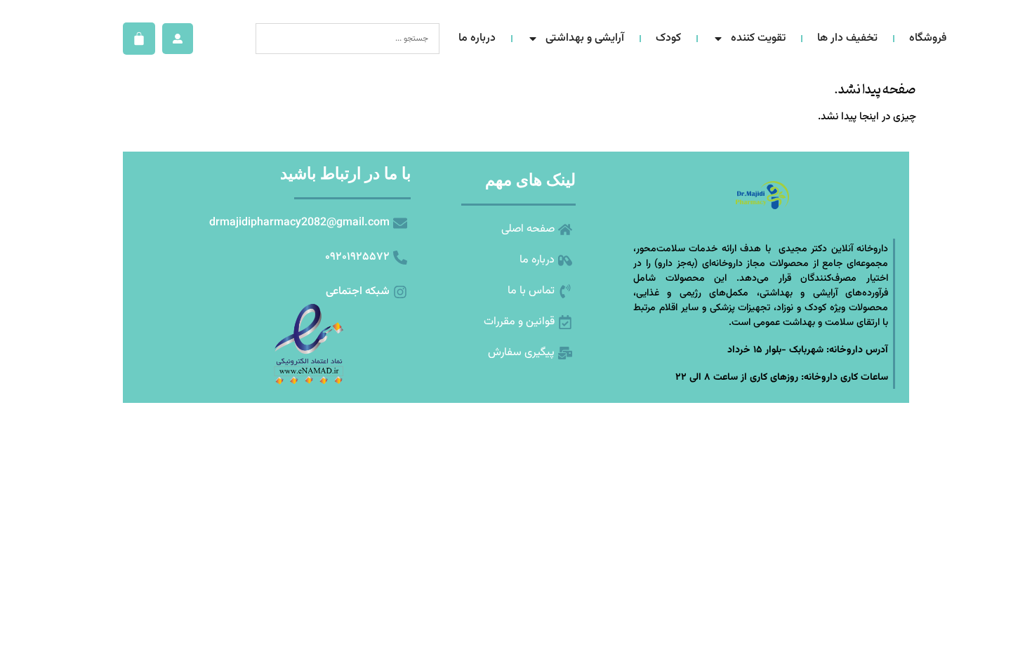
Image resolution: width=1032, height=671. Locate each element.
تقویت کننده (758, 38)
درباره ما (477, 38)
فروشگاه (927, 38)
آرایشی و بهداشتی (584, 38)
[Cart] (139, 38)
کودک (668, 38)
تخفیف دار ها (847, 38)
